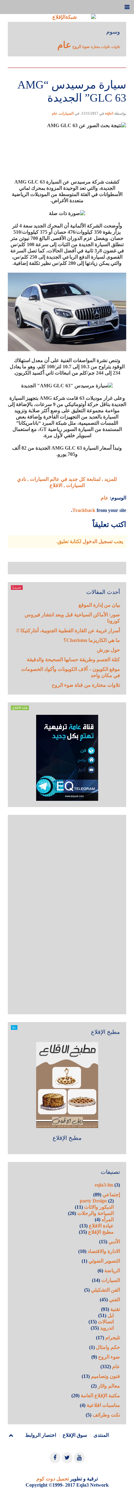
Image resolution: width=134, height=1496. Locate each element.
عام (64, 45)
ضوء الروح (81, 46)
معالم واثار (109, 1385)
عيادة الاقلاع (101, 1225)
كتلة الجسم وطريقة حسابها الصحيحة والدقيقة (73, 659)
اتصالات (106, 1321)
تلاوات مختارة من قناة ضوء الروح (86, 685)
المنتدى (101, 1435)
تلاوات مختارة (100, 47)
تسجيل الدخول (97, 541)
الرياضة (112, 1270)
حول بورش (108, 649)
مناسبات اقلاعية (103, 1405)
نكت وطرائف (106, 1414)
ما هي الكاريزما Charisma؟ (92, 640)
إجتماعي (111, 1194)
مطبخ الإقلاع (67, 1138)
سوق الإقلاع (75, 1435)
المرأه (108, 1219)
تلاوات (115, 47)
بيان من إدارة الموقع (99, 605)
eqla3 (109, 113)
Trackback (83, 510)
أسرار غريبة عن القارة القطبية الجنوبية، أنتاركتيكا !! (68, 630)
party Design (93, 1200)
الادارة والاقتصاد (104, 1251)
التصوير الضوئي (104, 1261)
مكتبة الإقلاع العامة (100, 1395)
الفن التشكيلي (105, 1290)
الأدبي (114, 1241)
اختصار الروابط (40, 1435)
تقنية (115, 1309)
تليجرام (112, 1337)
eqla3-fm (104, 1185)
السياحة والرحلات (95, 1213)
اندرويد (107, 1328)
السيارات (66, 113)
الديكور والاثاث (99, 1207)
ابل (111, 1315)
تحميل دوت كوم (52, 1478)
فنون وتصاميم (105, 1376)
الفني (114, 1299)
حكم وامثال (108, 1347)
